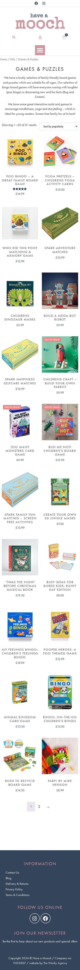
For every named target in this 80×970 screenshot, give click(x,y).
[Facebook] (36, 3)
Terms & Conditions (17, 895)
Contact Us (12, 872)
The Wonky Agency (55, 963)
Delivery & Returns (17, 884)
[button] (14, 37)
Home (3, 59)
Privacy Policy (14, 889)
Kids (12, 59)
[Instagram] (44, 3)
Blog (8, 878)
